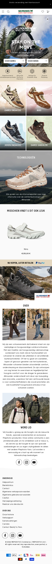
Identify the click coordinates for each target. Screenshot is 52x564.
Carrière (5, 524)
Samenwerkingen (9, 521)
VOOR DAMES (10, 61)
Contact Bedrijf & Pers (12, 527)
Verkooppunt (7, 518)
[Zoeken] (8, 11)
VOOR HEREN (33, 61)
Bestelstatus (7, 485)
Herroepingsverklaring (12, 501)
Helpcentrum (8, 482)
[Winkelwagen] (48, 11)
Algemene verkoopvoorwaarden (16, 492)
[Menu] (3, 11)
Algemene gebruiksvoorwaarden (16, 495)
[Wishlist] (42, 11)
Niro (26, 249)
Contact (5, 488)
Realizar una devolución (12, 504)
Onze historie (8, 514)
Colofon (5, 498)
